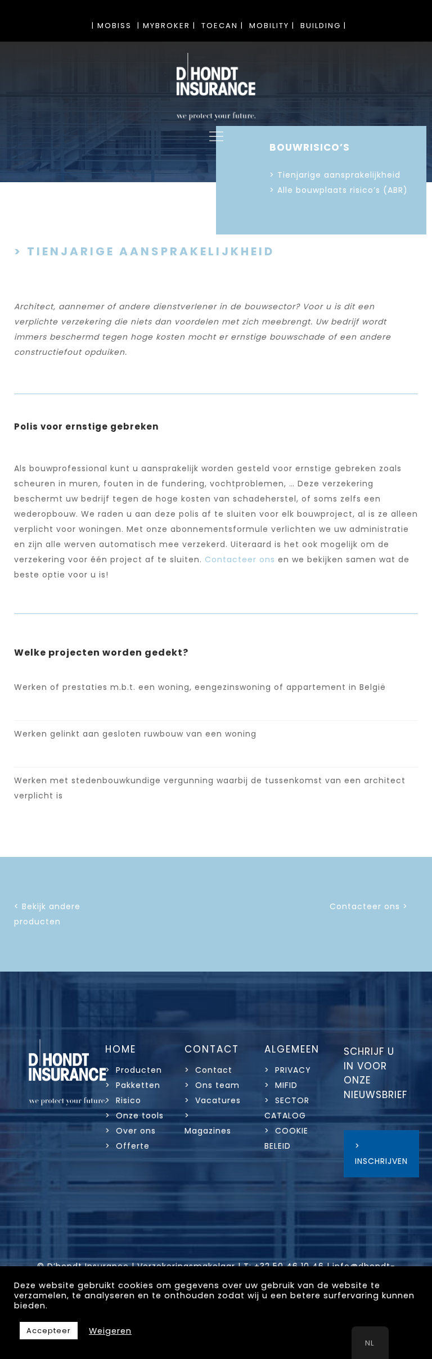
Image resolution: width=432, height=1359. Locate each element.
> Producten (133, 1070)
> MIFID (281, 1085)
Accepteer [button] (48, 1330)
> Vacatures (212, 1100)
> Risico (123, 1100)
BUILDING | (323, 25)
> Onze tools (134, 1115)
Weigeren (110, 1331)
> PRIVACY (287, 1070)
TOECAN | (222, 25)
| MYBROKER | (166, 25)
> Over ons (130, 1130)
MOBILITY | (272, 25)
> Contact (209, 1070)
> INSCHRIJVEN (381, 1153)
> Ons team (212, 1085)
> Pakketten (132, 1085)
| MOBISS (112, 25)
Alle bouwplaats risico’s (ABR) (342, 190)
